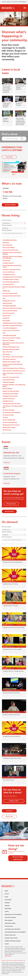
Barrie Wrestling (7, 245)
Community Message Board (11, 282)
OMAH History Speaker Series (11, 362)
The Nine (5, 417)
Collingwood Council (9, 274)
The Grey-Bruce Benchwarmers (12, 412)
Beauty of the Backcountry (10, 250)
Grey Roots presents (8, 313)
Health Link (6, 318)
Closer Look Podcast (8, 272)
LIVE (4, 333)
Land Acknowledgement (10, 328)
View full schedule (10, 205)
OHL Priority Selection (9, 359)
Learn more (9, 157)
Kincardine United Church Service (12, 325)
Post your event (11, 504)
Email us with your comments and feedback (14, 1)
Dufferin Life (6, 291)
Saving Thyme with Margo (10, 393)
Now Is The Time (7, 352)
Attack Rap (6, 242)
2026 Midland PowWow (10, 240)
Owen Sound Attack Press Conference (14, 368)
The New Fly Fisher (8, 415)
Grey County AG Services (10, 310)
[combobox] (13, 138)
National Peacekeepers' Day (11, 347)
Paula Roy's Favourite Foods (11, 377)
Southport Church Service (10, 396)
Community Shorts (8, 284)
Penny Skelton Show (9, 379)
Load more (9, 810)
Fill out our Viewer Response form (18, 858)
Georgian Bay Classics (9, 301)
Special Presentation (9, 398)
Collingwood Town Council (11, 279)
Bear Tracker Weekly (9, 247)
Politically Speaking (8, 382)
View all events (9, 511)
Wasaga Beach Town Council (11, 425)
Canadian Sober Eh (8, 263)
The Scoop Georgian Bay (10, 422)
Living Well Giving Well (9, 335)
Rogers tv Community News (11, 391)
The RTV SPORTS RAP (9, 420)
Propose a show (13, 801)
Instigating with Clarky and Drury (12, 323)
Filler (4, 298)
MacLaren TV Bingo (8, 340)
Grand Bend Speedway (9, 306)
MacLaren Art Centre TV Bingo (11, 338)
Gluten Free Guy (7, 303)
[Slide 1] (14, 174)
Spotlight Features (8, 401)
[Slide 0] (13, 174)
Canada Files (6, 260)
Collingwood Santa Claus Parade (12, 277)
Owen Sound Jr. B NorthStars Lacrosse (14, 371)
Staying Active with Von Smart (11, 403)
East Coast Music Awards (10, 293)
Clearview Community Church (11, 269)
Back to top (9, 816)
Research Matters (8, 388)
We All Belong (7, 430)
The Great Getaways (8, 410)
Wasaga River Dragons (9, 427)
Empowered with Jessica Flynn (11, 296)
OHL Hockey (6, 354)
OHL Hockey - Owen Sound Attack (13, 357)
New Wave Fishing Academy (11, 349)
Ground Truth (7, 315)
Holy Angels (6, 320)
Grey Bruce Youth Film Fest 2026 (12, 308)
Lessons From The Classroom (11, 330)
